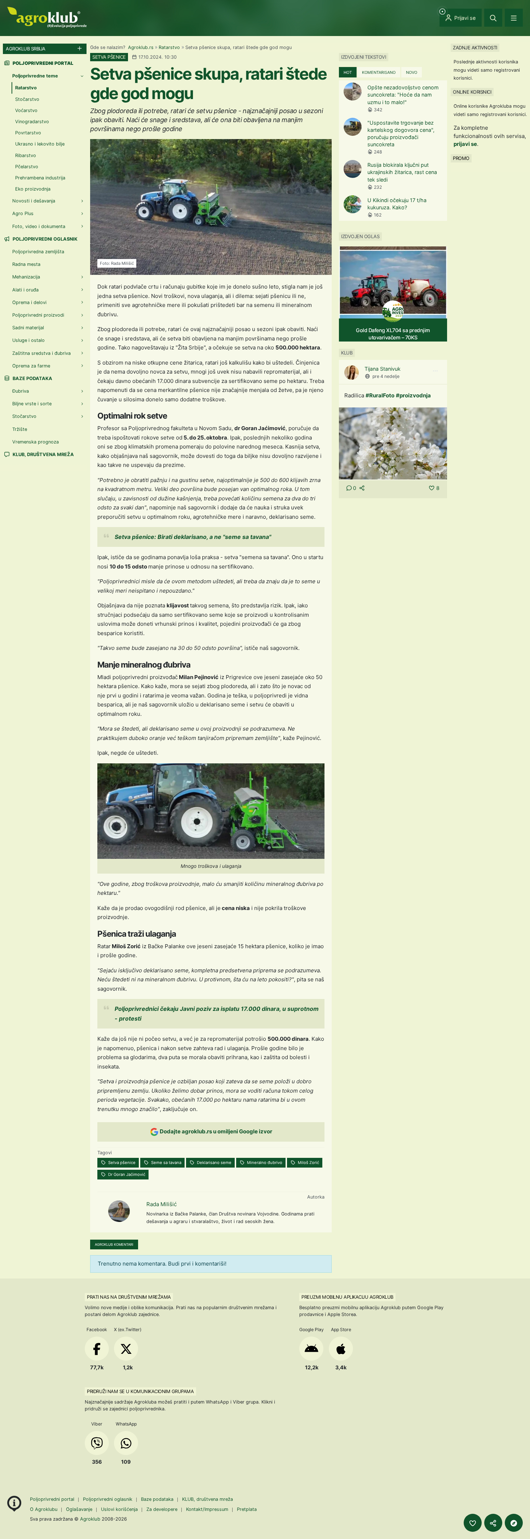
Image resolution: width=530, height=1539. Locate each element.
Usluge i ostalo (28, 340)
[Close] (493, 18)
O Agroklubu (43, 1509)
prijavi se (465, 143)
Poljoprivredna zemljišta (38, 251)
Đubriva (20, 391)
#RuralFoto (380, 395)
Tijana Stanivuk (383, 369)
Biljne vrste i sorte (32, 403)
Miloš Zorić (308, 1162)
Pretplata (247, 1509)
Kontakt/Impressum (207, 1509)
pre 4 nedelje (385, 376)
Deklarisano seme (213, 1162)
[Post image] (393, 443)
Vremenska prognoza (35, 442)
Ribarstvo (25, 155)
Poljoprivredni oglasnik (45, 239)
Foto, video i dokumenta (38, 226)
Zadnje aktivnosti (475, 47)
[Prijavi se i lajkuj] (473, 1523)
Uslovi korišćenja (119, 1509)
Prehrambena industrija (40, 177)
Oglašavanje (79, 1509)
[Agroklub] (47, 16)
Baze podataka (32, 378)
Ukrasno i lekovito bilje (40, 144)
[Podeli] (493, 1523)
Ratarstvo (169, 47)
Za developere (161, 1509)
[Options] (435, 371)
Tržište (19, 429)
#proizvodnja (413, 395)
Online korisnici (472, 92)
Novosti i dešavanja (33, 201)
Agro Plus (23, 213)
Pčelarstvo (26, 166)
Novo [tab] (411, 72)
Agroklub (90, 1519)
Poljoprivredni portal (53, 1499)
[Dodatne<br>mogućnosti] (514, 1523)
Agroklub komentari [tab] (114, 1244)
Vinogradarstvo (32, 121)
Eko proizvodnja (32, 189)
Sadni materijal (28, 327)
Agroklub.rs (141, 47)
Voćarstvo (26, 110)
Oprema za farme (31, 366)
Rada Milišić (161, 1204)
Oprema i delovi (29, 302)
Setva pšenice (121, 1162)
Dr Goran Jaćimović (126, 1174)
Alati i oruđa (25, 290)
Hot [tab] (348, 72)
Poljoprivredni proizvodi (38, 315)
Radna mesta (26, 264)
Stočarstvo (27, 99)
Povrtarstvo (28, 132)
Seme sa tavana (165, 1162)
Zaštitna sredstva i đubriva (41, 353)
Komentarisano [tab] (379, 72)
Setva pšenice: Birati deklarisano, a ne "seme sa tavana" (193, 536)
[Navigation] (514, 18)
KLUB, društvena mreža (43, 454)
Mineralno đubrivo (264, 1162)
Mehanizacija (26, 277)
